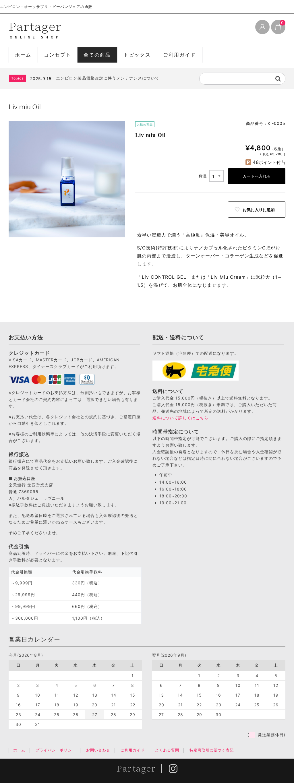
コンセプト (57, 55)
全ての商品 (97, 55)
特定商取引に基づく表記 (211, 750)
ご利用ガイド (179, 55)
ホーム (23, 55)
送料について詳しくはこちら (180, 417)
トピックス (137, 55)
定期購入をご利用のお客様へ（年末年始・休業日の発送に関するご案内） (124, 81)
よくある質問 (167, 750)
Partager (35, 26)
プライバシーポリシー (56, 750)
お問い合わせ (98, 750)
